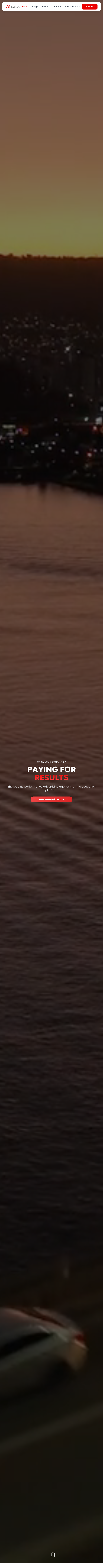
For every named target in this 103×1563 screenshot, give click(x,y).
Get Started (89, 6)
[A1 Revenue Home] (13, 6)
